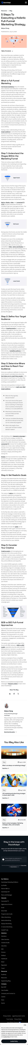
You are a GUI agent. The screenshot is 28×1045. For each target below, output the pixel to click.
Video (10, 247)
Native (3, 202)
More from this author (9, 732)
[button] (26, 2)
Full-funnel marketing (7, 87)
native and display (18, 247)
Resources (4, 11)
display (8, 202)
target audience (5, 132)
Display (3, 457)
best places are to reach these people (12, 376)
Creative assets (5, 551)
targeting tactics (11, 328)
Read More (4, 768)
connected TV (5, 444)
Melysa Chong (5, 28)
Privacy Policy (23, 865)
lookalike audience (15, 351)
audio (16, 527)
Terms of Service (13, 866)
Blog (10, 11)
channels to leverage (19, 436)
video (12, 202)
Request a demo (13, 684)
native (11, 493)
